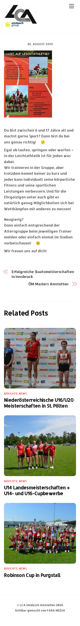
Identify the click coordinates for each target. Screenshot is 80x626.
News (23, 393)
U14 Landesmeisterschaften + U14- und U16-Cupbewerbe (37, 490)
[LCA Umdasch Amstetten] (20, 25)
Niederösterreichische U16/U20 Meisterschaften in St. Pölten (39, 403)
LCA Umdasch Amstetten (37, 605)
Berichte (11, 393)
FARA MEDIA (56, 610)
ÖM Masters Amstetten (48, 283)
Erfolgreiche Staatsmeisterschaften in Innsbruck (43, 274)
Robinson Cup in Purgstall (32, 575)
